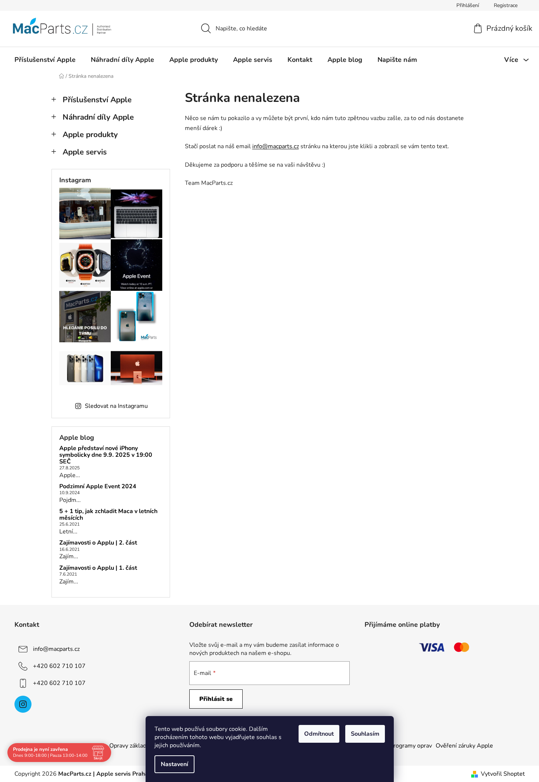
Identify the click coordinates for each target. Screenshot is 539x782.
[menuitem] (45, 59)
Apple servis (85, 152)
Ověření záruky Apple (464, 746)
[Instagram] (22, 704)
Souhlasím (365, 734)
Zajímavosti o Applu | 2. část (98, 543)
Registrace (506, 5)
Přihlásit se (216, 699)
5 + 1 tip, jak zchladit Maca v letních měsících (108, 514)
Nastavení (174, 764)
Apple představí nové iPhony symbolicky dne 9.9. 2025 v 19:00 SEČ (105, 455)
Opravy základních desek (141, 746)
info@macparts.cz (275, 146)
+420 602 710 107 (59, 666)
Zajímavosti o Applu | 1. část (98, 568)
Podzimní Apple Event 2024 (97, 486)
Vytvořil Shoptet (503, 774)
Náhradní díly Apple (98, 117)
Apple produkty (90, 134)
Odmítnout (319, 734)
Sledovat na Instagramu (116, 406)
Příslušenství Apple (97, 99)
